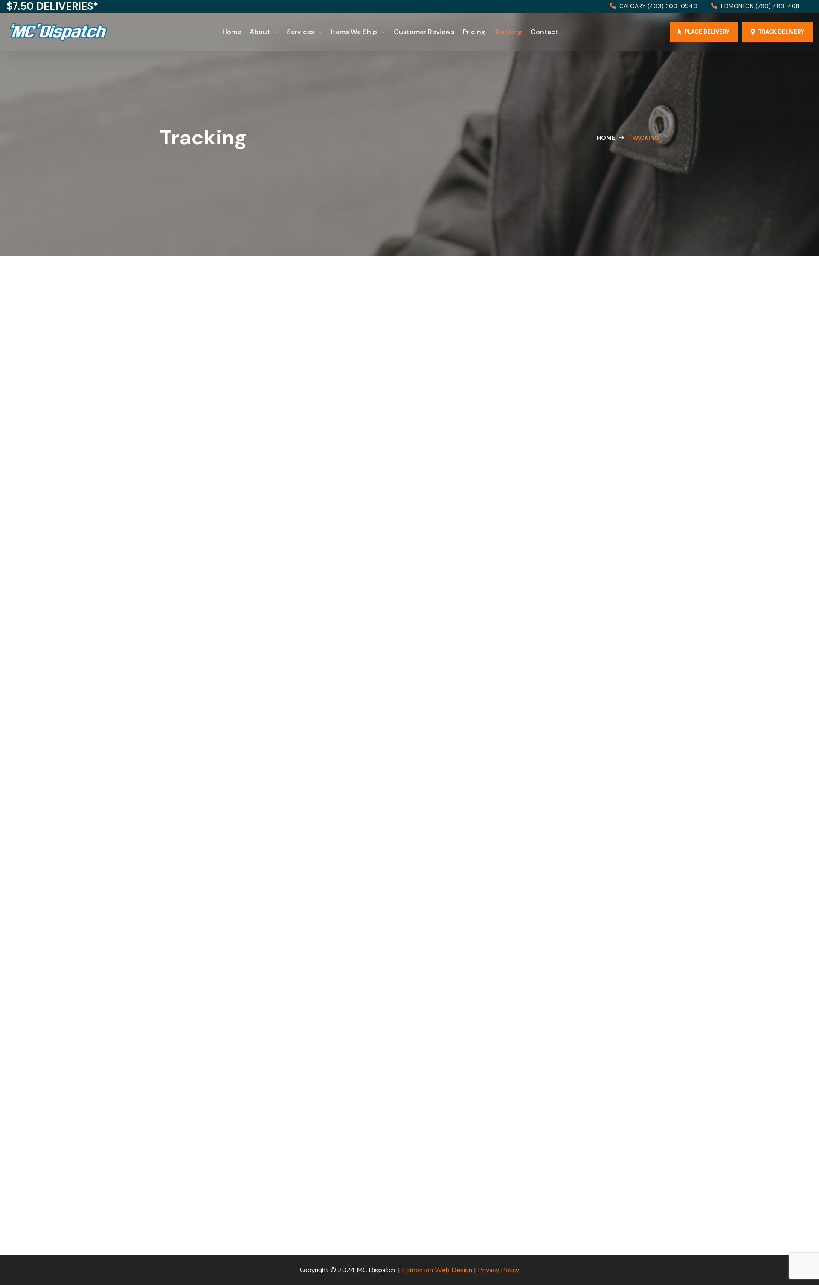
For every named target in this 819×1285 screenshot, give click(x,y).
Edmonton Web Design (437, 1270)
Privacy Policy (498, 1270)
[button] (653, 6)
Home (606, 137)
